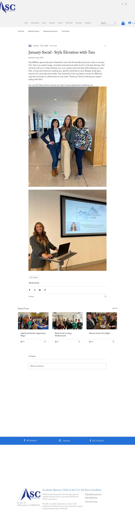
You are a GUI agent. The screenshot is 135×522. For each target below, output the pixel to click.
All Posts (21, 31)
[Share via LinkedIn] (40, 290)
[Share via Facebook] (29, 290)
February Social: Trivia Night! (99, 333)
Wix (49, 515)
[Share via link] (45, 290)
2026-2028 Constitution (93, 494)
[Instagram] (126, 4)
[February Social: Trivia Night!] (101, 320)
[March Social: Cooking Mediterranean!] (67, 320)
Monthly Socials (33, 31)
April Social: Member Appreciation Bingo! (33, 334)
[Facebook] (122, 4)
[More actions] (105, 45)
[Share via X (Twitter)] (35, 290)
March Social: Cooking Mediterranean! (63, 334)
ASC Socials (34, 277)
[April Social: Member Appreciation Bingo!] (33, 320)
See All (114, 308)
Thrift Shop (65, 31)
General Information (50, 31)
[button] (123, 23)
